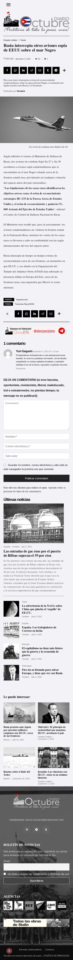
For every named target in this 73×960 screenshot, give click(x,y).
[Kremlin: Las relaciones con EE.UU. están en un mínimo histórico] (54, 757)
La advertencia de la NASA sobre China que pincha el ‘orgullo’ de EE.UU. (42, 609)
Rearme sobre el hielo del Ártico (17, 773)
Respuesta (20, 368)
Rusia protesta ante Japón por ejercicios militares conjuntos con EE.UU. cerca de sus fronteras (18, 731)
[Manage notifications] (9, 951)
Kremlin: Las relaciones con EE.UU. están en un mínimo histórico (53, 774)
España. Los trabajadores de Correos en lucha (39, 629)
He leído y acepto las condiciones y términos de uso (38, 874)
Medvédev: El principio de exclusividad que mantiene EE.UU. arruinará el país (52, 730)
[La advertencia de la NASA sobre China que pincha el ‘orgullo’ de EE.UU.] (11, 608)
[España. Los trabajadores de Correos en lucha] (11, 630)
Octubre (21, 91)
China (24, 602)
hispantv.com (22, 299)
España (7, 547)
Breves (7, 740)
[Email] (39, 70)
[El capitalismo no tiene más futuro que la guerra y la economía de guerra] (11, 651)
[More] (64, 70)
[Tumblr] (47, 70)
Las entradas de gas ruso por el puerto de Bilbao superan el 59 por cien (32, 553)
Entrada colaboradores (30, 949)
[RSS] (26, 829)
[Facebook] (7, 70)
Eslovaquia (26, 666)
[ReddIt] (31, 70)
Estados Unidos (10, 40)
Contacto (49, 949)
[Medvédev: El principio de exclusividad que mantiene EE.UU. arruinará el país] (54, 712)
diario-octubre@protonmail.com (45, 819)
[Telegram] (56, 70)
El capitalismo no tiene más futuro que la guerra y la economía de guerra (42, 651)
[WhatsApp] (15, 70)
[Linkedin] (23, 70)
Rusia (23, 40)
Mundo (6, 779)
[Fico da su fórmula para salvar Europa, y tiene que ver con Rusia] (11, 672)
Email (7, 861)
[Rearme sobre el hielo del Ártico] (19, 757)
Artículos (26, 644)
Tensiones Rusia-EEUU (24, 304)
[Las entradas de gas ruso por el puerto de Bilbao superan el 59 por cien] (34, 523)
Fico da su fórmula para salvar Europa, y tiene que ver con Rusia (42, 671)
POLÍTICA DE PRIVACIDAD (56, 955)
